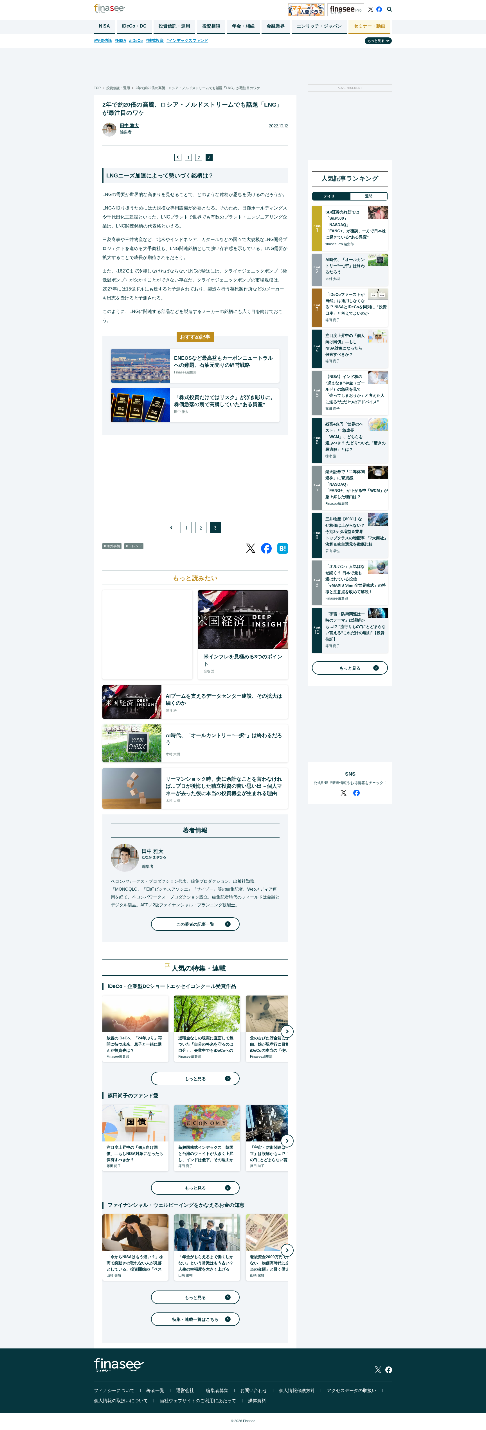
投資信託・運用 (174, 26)
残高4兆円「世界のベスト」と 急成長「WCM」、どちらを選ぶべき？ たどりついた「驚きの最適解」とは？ (355, 437)
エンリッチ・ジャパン (319, 26)
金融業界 (276, 26)
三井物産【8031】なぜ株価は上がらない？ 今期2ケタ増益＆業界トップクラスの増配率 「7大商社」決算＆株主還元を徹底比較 (356, 531)
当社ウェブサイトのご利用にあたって (198, 1400)
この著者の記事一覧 (195, 924)
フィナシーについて (114, 1390)
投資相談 (211, 26)
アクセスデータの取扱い (351, 1390)
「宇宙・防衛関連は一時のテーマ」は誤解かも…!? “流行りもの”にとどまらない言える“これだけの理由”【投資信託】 (355, 626)
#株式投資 (155, 40)
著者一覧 (155, 1390)
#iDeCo (136, 40)
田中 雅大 (129, 125)
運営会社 (185, 1390)
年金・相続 (243, 26)
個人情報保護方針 (297, 1390)
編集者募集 (217, 1390)
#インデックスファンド (187, 40)
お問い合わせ (253, 1390)
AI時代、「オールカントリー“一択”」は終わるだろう (345, 265)
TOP (97, 88)
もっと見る (195, 1078)
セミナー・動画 (369, 26)
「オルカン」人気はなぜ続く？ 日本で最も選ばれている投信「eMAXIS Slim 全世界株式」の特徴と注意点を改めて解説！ (355, 579)
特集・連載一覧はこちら (195, 1319)
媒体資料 (257, 1400)
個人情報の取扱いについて (121, 1400)
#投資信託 (103, 40)
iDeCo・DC (134, 26)
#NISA (120, 40)
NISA (104, 26)
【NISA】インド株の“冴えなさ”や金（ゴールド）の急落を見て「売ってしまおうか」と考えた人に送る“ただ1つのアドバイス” (354, 389)
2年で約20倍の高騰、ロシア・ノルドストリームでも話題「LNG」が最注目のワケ (198, 88)
